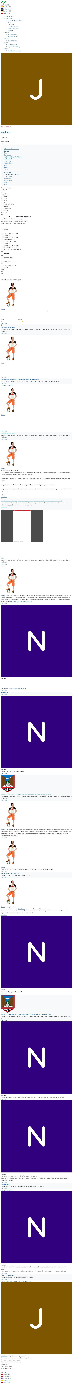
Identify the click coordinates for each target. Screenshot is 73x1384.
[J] (36, 1354)
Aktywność (7, 161)
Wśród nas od (5, 1364)
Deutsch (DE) (7, 11)
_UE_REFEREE (5, 253)
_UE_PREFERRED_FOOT (8, 265)
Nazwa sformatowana (7, 188)
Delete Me (4, 212)
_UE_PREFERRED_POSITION (9, 233)
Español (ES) (7, 7)
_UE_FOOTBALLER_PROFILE (13, 157)
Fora (5, 153)
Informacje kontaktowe (11, 149)
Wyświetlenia (5, 141)
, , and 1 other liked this (16, 1281)
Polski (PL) (6, 5)
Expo (2, 558)
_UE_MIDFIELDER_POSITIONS (10, 237)
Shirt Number (5, 229)
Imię (2, 192)
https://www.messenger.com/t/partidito (13, 688)
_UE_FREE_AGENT (6, 261)
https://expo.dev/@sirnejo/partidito (20, 602)
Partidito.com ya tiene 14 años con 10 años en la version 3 (20, 379)
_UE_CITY (4, 200)
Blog (5, 165)
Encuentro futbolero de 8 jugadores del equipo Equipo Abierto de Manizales (26, 794)
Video (2, 274)
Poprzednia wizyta (6, 1366)
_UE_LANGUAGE (6, 208)
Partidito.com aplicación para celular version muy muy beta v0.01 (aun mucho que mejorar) (31, 501)
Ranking (3, 1372)
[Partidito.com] (3, 3)
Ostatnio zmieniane (7, 1368)
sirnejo (3, 309)
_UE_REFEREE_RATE (7, 257)
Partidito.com (5, 1184)
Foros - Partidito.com (8, 1275)
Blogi (6, 151)
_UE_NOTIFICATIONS (7, 204)
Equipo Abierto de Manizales (10, 873)
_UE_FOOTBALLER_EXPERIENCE (11, 249)
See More (4, 323)
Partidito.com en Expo (8, 327)
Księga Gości (8, 163)
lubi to (7, 385)
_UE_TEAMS (8, 159)
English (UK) (7, 9)
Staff (2, 270)
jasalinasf (4, 1356)
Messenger (4, 692)
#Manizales (21, 909)
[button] (8, 18)
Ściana (6, 167)
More (6, 169)
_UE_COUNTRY (5, 196)
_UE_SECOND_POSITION (8, 241)
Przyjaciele (4, 137)
